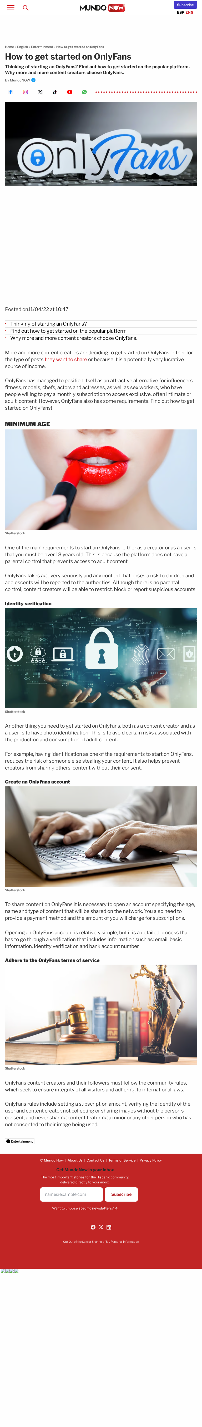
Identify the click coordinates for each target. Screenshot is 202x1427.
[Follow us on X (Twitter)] (101, 1227)
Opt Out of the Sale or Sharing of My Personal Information (101, 1242)
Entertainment (42, 47)
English (22, 47)
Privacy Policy (151, 1160)
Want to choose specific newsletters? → (85, 1208)
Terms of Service (122, 1160)
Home (9, 47)
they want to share (66, 359)
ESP (180, 12)
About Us (75, 1160)
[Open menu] (11, 7)
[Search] (25, 7)
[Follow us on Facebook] (93, 1227)
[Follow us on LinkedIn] (109, 1227)
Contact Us (95, 1160)
